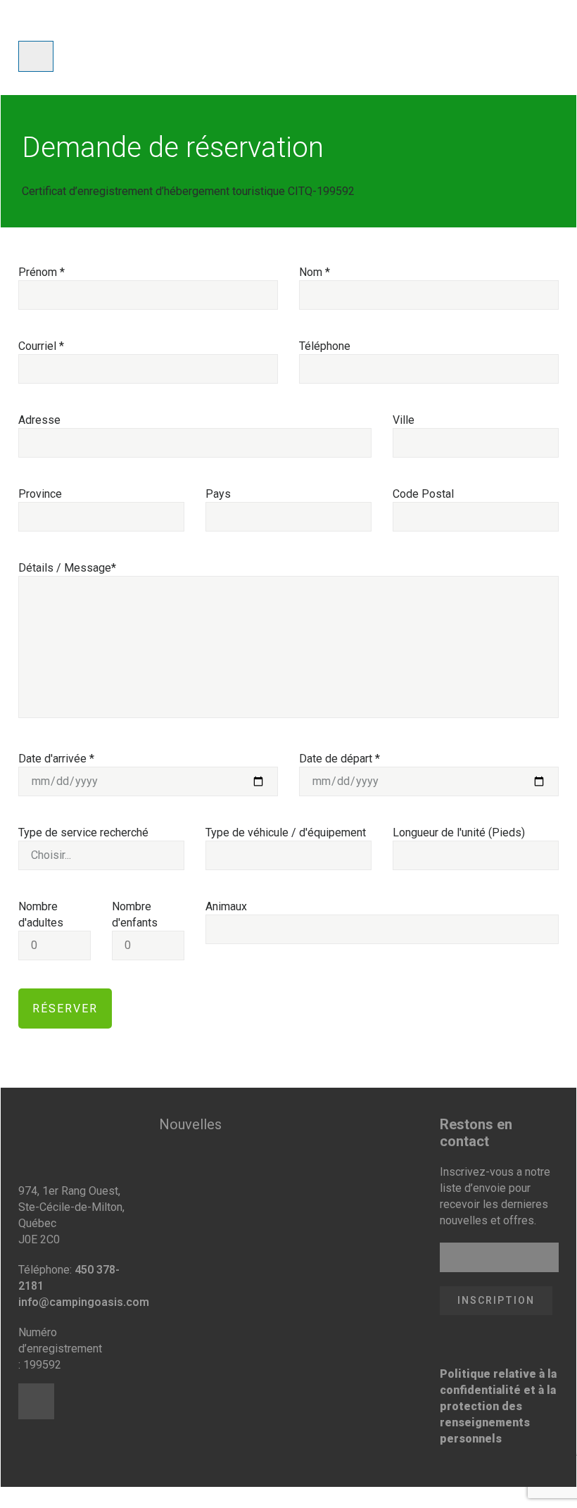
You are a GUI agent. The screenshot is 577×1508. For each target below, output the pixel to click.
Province (40, 494)
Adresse (39, 420)
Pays (218, 494)
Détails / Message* (67, 567)
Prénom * (41, 272)
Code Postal (423, 494)
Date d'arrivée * (56, 758)
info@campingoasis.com (83, 1302)
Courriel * (41, 346)
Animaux (226, 906)
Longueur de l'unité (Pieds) (459, 832)
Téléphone (324, 346)
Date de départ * (339, 758)
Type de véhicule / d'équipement (285, 832)
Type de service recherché (83, 832)
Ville (403, 420)
